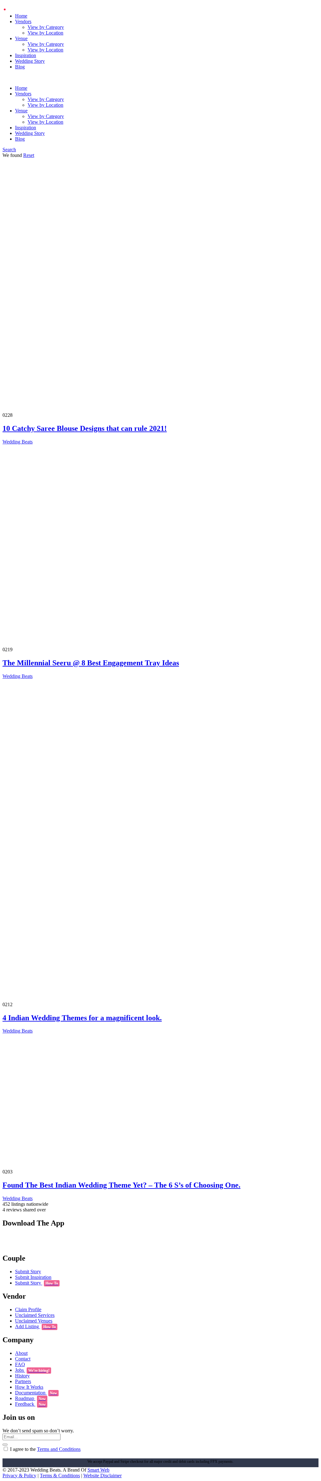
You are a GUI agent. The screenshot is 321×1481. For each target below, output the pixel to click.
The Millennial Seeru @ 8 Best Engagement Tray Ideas (91, 663)
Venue (21, 38)
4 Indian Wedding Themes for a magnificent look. (82, 1018)
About (21, 1353)
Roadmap (30, 1398)
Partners (23, 1381)
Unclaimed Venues (33, 1320)
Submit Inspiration (33, 1277)
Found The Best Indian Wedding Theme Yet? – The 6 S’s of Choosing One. (121, 1185)
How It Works (29, 1387)
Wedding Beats (18, 441)
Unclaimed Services (35, 1315)
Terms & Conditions (60, 1475)
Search (9, 149)
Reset (28, 155)
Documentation (36, 1392)
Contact (22, 1358)
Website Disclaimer (102, 1475)
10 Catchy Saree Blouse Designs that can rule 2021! (85, 428)
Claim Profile (28, 1309)
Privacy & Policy (19, 1475)
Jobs (32, 1370)
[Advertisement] (160, 230)
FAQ (20, 1364)
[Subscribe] (5, 1445)
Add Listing (35, 1326)
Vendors (23, 21)
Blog (20, 66)
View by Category (46, 27)
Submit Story (28, 1271)
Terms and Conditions (59, 1449)
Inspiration (25, 55)
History (22, 1375)
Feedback (30, 1404)
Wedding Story (30, 61)
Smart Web (98, 1470)
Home (21, 16)
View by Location (45, 32)
